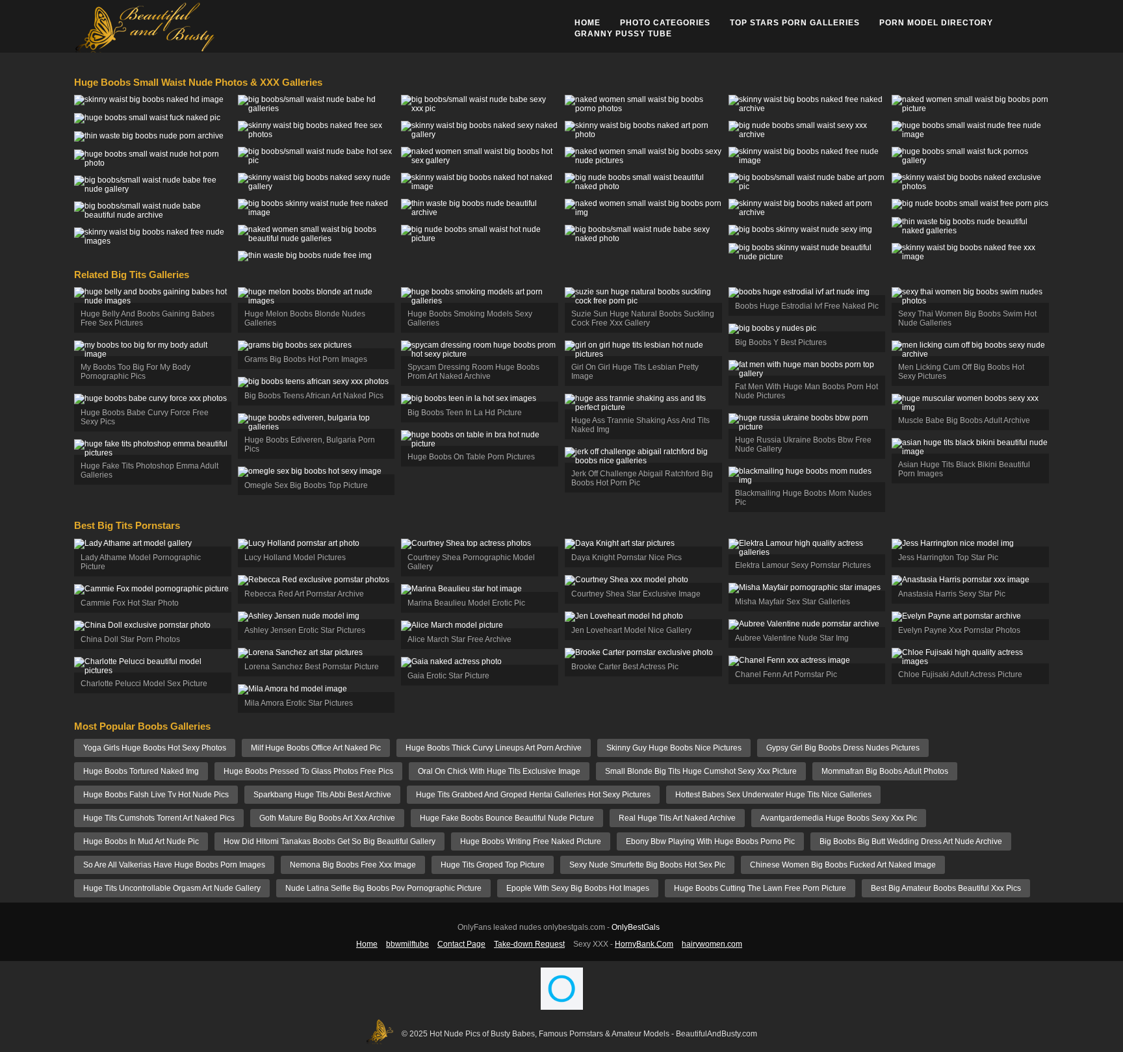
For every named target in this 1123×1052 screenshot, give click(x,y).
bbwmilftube (407, 944)
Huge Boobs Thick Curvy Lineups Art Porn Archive (494, 747)
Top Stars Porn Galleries (795, 22)
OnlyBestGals (636, 927)
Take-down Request (529, 944)
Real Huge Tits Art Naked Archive (677, 818)
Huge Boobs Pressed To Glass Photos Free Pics (308, 771)
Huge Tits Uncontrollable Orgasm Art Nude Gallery (172, 888)
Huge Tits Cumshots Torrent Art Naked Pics (159, 818)
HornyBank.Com (644, 944)
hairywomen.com (712, 944)
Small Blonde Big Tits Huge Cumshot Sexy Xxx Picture (701, 771)
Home (587, 22)
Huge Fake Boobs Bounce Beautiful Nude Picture (507, 818)
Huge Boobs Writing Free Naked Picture (530, 841)
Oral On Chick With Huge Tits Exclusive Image (499, 771)
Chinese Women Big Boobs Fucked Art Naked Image (843, 864)
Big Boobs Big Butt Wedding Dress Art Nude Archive (911, 841)
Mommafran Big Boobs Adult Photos (884, 771)
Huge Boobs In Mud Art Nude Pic (141, 841)
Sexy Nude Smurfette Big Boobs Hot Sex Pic (647, 864)
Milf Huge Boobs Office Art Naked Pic (316, 747)
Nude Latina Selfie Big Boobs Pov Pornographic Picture (383, 888)
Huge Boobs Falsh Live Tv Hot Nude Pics (156, 794)
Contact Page (461, 944)
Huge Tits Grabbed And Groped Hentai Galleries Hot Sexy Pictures (533, 794)
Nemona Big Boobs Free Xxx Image (353, 864)
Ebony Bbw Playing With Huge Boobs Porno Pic (710, 841)
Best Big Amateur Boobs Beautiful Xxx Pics (946, 888)
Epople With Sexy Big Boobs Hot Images (577, 888)
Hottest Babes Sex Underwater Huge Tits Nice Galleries (773, 794)
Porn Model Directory (936, 22)
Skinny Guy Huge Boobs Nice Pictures (674, 747)
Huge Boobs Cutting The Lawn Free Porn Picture (760, 888)
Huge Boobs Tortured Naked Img (141, 771)
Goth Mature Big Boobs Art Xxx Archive (327, 818)
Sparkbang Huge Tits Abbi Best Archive (322, 794)
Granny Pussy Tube (623, 33)
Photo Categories (665, 22)
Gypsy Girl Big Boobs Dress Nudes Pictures (843, 747)
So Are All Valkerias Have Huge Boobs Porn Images (174, 864)
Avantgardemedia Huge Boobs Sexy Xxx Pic (838, 818)
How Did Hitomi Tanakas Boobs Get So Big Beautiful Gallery (329, 841)
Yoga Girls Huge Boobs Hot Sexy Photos (154, 747)
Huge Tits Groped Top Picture (493, 864)
